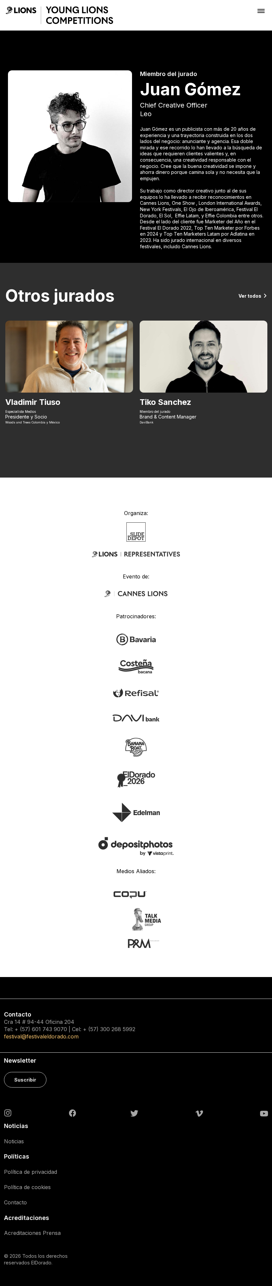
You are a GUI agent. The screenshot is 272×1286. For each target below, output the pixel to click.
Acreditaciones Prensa (32, 1233)
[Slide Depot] (136, 531)
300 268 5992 (117, 1029)
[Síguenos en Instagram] (8, 1112)
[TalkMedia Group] (136, 919)
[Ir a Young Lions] (59, 15)
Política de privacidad (30, 1172)
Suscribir (25, 1080)
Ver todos (249, 296)
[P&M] (136, 943)
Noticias (14, 1141)
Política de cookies (27, 1187)
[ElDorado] (136, 779)
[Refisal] (136, 692)
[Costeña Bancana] (136, 665)
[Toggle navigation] (261, 10)
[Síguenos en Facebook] (72, 1113)
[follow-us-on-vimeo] (199, 1112)
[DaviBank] (136, 717)
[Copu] (136, 894)
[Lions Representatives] (136, 554)
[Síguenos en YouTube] (264, 1112)
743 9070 (54, 1029)
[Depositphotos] (136, 846)
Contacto (15, 1202)
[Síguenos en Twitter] (134, 1112)
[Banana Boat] (136, 746)
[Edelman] (136, 811)
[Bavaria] (136, 639)
